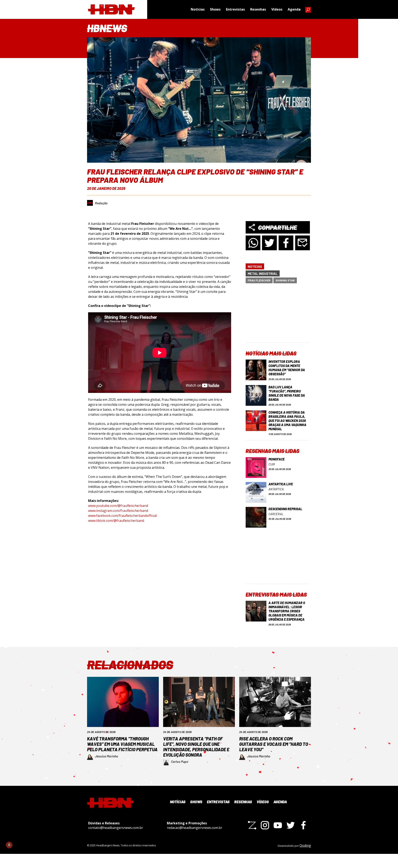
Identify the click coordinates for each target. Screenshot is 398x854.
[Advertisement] (278, 316)
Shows (215, 9)
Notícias (198, 9)
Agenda (294, 9)
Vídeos (276, 9)
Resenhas (258, 9)
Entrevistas (235, 9)
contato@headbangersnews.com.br (115, 827)
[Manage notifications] (9, 845)
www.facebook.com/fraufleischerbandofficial (122, 515)
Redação (101, 203)
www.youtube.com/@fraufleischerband (118, 505)
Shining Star (285, 280)
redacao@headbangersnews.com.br (194, 827)
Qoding (305, 845)
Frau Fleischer (259, 280)
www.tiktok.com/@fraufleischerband (116, 520)
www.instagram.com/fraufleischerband (118, 510)
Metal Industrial (263, 273)
